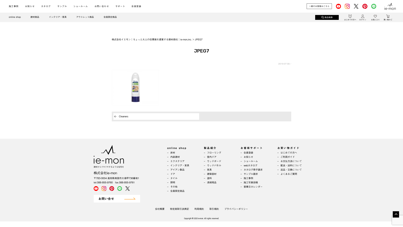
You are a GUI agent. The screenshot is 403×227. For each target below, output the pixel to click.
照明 (172, 182)
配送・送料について (291, 165)
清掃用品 (211, 182)
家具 (209, 170)
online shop (15, 17)
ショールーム (80, 6)
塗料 (209, 178)
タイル (173, 178)
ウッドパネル (214, 165)
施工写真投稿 (251, 182)
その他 (173, 187)
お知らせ (30, 6)
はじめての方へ (289, 152)
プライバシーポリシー (236, 209)
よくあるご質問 (289, 174)
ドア (172, 174)
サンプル (62, 6)
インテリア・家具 (58, 17)
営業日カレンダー (253, 187)
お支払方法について (291, 161)
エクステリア (177, 161)
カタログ (46, 6)
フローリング (214, 152)
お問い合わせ (101, 6)
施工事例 (14, 6)
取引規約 (214, 209)
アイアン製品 (177, 170)
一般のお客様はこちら (319, 6)
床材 (172, 152)
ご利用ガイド (288, 157)
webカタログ (250, 165)
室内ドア (211, 157)
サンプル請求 (251, 174)
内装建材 (175, 157)
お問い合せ (106, 199)
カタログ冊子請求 (253, 170)
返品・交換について (291, 170)
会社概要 (160, 209)
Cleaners (123, 116)
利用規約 (199, 209)
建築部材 (211, 174)
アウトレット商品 (85, 17)
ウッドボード (214, 161)
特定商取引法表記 (179, 209)
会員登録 (136, 6)
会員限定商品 (110, 17)
